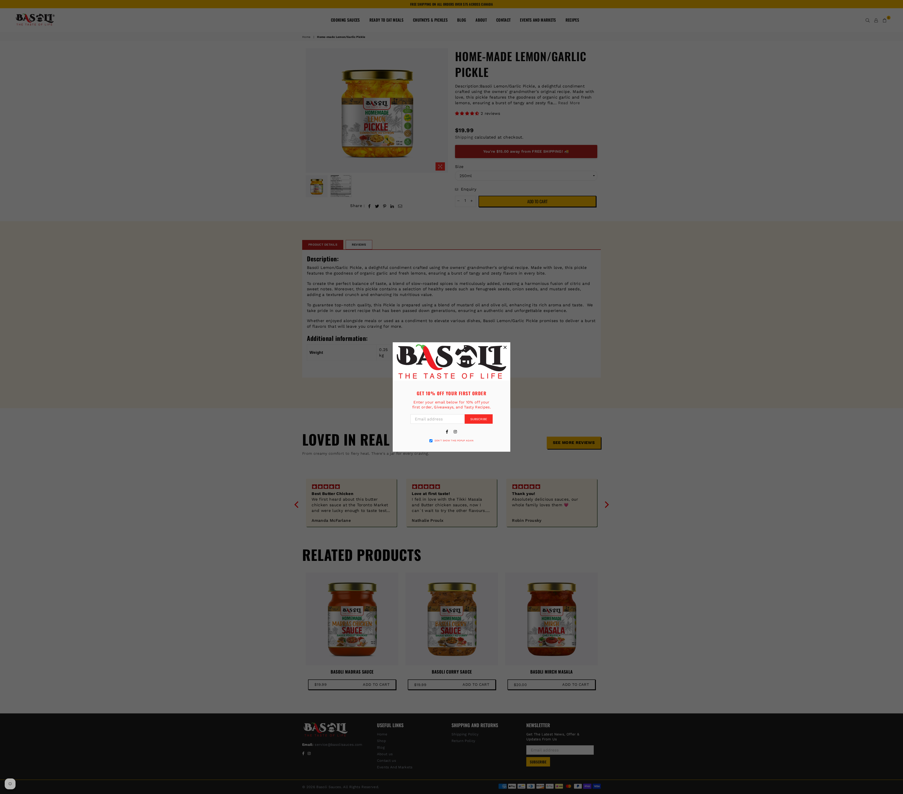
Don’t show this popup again (454, 440)
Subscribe (478, 419)
